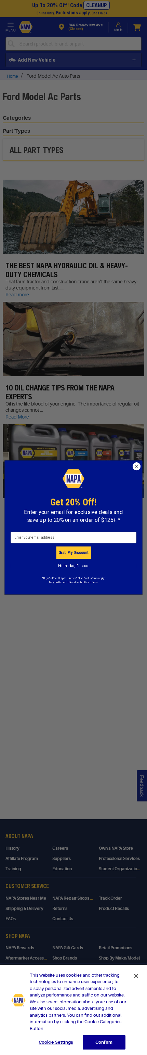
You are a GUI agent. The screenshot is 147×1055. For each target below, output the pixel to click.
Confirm (103, 1042)
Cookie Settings (56, 1042)
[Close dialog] (137, 466)
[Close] (136, 975)
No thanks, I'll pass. (73, 565)
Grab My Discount (73, 552)
